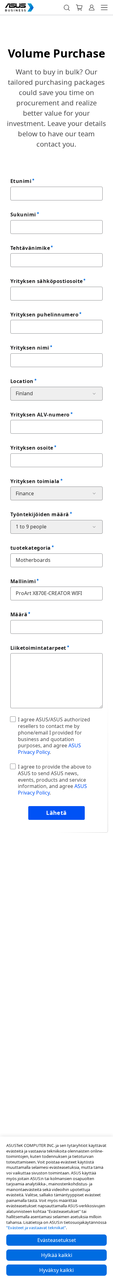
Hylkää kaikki (56, 1255)
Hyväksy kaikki (56, 1270)
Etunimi (20, 181)
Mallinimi (23, 581)
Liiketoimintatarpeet (38, 647)
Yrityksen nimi (29, 347)
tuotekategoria (30, 547)
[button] (66, 7)
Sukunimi (23, 214)
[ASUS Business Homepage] (19, 7)
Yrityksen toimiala (35, 481)
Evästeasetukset (56, 1240)
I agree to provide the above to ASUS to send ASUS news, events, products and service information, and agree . (54, 779)
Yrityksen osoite (31, 447)
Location (22, 381)
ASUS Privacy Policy (49, 748)
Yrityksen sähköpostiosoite (46, 281)
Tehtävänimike (30, 248)
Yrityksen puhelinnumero (44, 314)
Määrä (18, 614)
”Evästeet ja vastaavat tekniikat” (36, 1227)
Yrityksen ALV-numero (40, 414)
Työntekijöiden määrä (39, 514)
